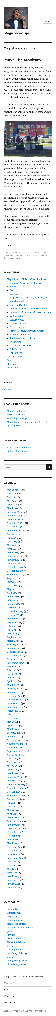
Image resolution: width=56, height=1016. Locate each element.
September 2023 (15, 618)
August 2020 (13, 755)
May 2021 (12, 721)
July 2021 (11, 714)
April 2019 (12, 813)
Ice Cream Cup (17, 316)
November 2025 (15, 523)
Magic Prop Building (17, 411)
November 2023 (15, 611)
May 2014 (12, 869)
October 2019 (14, 791)
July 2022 (12, 670)
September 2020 (15, 751)
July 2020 (12, 758)
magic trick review (16, 924)
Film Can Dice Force (20, 305)
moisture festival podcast (20, 927)
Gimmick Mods (15, 912)
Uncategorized (14, 949)
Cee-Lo (13, 290)
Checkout (12, 364)
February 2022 (14, 688)
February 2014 (14, 880)
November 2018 (15, 832)
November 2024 (15, 567)
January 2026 (14, 515)
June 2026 (12, 497)
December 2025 (15, 519)
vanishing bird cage (17, 953)
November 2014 (15, 850)
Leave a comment (12, 258)
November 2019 (15, 788)
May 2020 (12, 766)
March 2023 (13, 640)
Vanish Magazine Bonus (19, 447)
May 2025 (12, 545)
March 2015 (13, 843)
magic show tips (26, 252)
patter (10, 931)
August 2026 (13, 490)
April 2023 (12, 637)
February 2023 (14, 644)
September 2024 (15, 574)
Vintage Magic (14, 356)
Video (10, 957)
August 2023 (13, 622)
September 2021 (15, 707)
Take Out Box (16, 349)
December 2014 (15, 847)
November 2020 (15, 744)
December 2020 (15, 740)
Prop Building (14, 938)
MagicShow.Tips (17, 33)
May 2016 (12, 839)
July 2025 (12, 537)
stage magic (29, 255)
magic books (13, 916)
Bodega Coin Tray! (19, 286)
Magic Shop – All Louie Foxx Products (26, 279)
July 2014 (11, 861)
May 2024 (12, 589)
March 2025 (13, 552)
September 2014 (15, 858)
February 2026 (14, 512)
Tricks (10, 946)
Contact (8, 389)
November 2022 (15, 655)
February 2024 (14, 600)
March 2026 (13, 508)
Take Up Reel (16, 353)
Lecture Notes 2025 (20, 323)
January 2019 (13, 825)
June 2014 (12, 865)
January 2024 (14, 604)
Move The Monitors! (23, 60)
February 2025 (14, 556)
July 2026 (12, 493)
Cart (9, 360)
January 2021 (13, 736)
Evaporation (13, 909)
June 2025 (12, 541)
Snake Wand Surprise (21, 345)
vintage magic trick (17, 960)
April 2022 (12, 681)
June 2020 (12, 762)
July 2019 (11, 802)
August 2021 (13, 710)
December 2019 (15, 784)
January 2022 (14, 692)
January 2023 (13, 648)
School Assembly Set (20, 334)
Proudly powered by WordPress (33, 1011)
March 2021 (13, 729)
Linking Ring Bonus (17, 451)
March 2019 (13, 817)
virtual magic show (16, 964)
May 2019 (12, 810)
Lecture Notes (17, 319)
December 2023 (15, 607)
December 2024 (15, 563)
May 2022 (12, 677)
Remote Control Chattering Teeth (27, 330)
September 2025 (15, 530)
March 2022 (13, 685)
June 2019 (12, 806)
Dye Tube (14, 294)
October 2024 (14, 571)
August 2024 (13, 578)
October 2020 (14, 747)
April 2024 (12, 593)
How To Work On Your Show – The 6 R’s (30, 312)
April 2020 (12, 769)
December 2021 (15, 696)
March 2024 (13, 596)
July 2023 (11, 626)
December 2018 (15, 828)
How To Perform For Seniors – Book (28, 308)
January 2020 (14, 780)
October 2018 (13, 836)
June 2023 (12, 629)
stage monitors (41, 255)
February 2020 (14, 777)
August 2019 (13, 799)
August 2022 (13, 666)
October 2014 (13, 854)
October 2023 (14, 615)
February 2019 (14, 821)
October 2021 (13, 703)
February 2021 (14, 732)
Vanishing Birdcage (17, 418)
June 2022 (12, 674)
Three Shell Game (16, 414)
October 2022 (14, 659)
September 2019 (15, 795)
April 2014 (12, 872)
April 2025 (12, 548)
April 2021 (12, 725)
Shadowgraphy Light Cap (22, 338)
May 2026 (12, 501)
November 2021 (15, 699)
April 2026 (12, 504)
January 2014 (13, 883)
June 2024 (12, 585)
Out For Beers (17, 327)
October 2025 (14, 526)
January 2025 (14, 559)
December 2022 (15, 652)
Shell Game (15, 342)
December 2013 (15, 887)
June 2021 (12, 718)
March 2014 (13, 876)
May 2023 (12, 633)
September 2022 (15, 663)
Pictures (37, 252)
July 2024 (12, 582)
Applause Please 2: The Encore (25, 283)
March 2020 (13, 773)
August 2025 (13, 534)
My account (13, 367)
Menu (47, 21)
